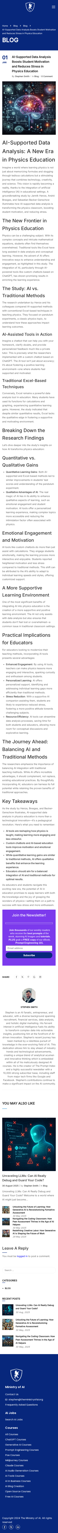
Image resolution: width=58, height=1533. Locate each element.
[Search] (52, 1270)
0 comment (47, 76)
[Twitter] (22, 977)
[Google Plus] (34, 977)
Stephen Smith (22, 76)
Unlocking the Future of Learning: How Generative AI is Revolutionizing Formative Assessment (34, 1209)
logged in (22, 1256)
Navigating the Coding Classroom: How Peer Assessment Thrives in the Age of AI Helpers (33, 1221)
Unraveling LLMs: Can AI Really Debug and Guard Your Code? (24, 1178)
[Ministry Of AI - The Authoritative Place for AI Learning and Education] (30, 7)
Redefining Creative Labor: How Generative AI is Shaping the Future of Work (34, 1232)
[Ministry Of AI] (16, 1374)
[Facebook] (16, 977)
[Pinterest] (28, 977)
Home (5, 25)
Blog (15, 25)
